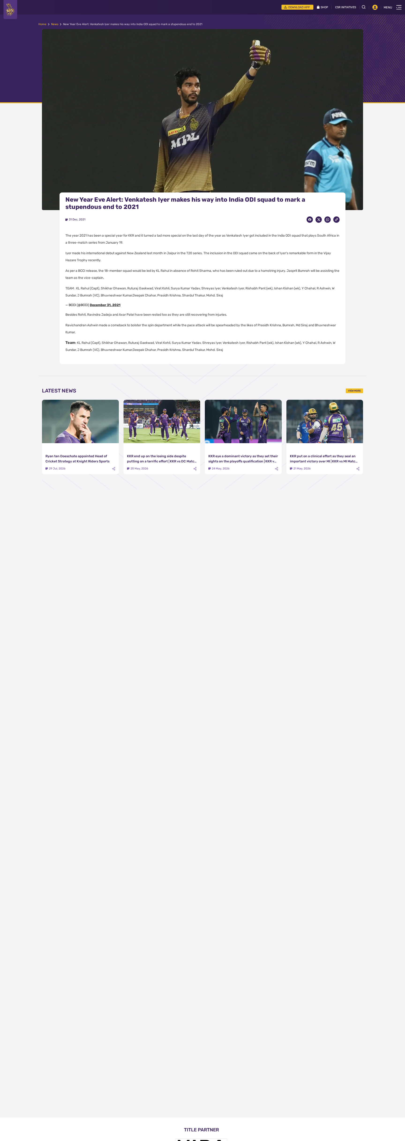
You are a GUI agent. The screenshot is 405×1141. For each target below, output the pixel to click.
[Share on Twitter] (318, 219)
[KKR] (10, 9)
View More (354, 390)
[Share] (113, 469)
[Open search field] (365, 7)
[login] (375, 7)
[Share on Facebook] (310, 219)
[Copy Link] (336, 219)
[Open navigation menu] (398, 7)
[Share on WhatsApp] (327, 219)
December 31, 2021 (105, 305)
